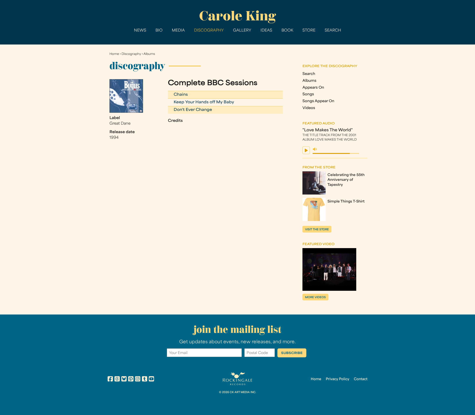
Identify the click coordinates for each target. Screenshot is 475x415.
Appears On (313, 88)
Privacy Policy (337, 379)
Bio (159, 30)
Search (333, 30)
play (306, 150)
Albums (149, 54)
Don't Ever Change (193, 110)
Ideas (266, 30)
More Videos (315, 297)
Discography (209, 30)
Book (287, 30)
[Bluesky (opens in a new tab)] (124, 380)
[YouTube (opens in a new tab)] (151, 380)
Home (114, 54)
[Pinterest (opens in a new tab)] (130, 380)
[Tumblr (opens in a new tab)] (144, 380)
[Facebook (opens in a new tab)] (110, 380)
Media (178, 30)
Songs (308, 94)
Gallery (242, 30)
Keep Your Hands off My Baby (204, 102)
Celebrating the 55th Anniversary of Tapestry (346, 180)
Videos (308, 108)
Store (308, 30)
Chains (181, 95)
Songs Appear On (318, 101)
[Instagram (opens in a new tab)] (137, 380)
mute (315, 149)
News (140, 30)
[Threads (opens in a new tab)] (117, 380)
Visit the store (317, 229)
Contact (360, 379)
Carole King (237, 16)
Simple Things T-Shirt (346, 201)
